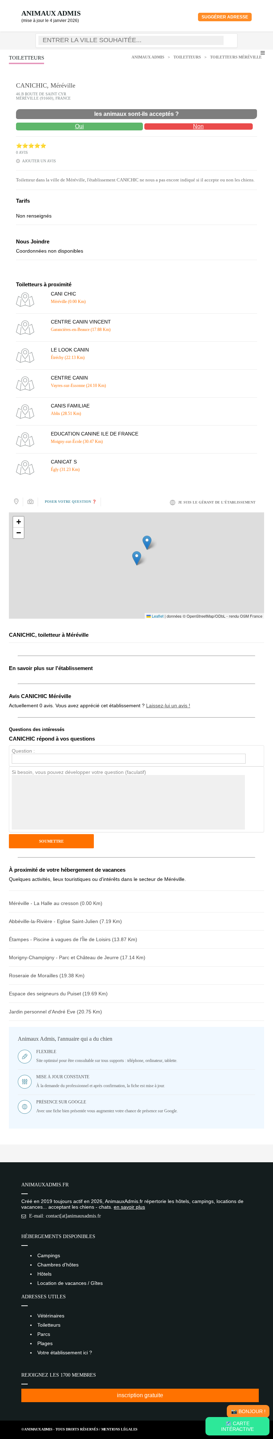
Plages (45, 1343)
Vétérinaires (50, 1316)
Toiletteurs (187, 57)
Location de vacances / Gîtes (70, 1283)
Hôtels (44, 1274)
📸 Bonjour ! (248, 1411)
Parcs (43, 1334)
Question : (23, 751)
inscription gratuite (140, 1395)
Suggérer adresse (225, 17)
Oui (79, 126)
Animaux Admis (51, 13)
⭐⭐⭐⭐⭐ (31, 145)
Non (198, 126)
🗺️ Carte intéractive (237, 1426)
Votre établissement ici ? (64, 1352)
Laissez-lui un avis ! (168, 705)
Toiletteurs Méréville (236, 57)
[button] (136, 558)
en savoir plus (129, 1207)
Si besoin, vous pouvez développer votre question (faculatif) (79, 772)
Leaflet (157, 616)
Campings (48, 1255)
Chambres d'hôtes (58, 1264)
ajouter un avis (39, 161)
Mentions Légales (119, 1429)
